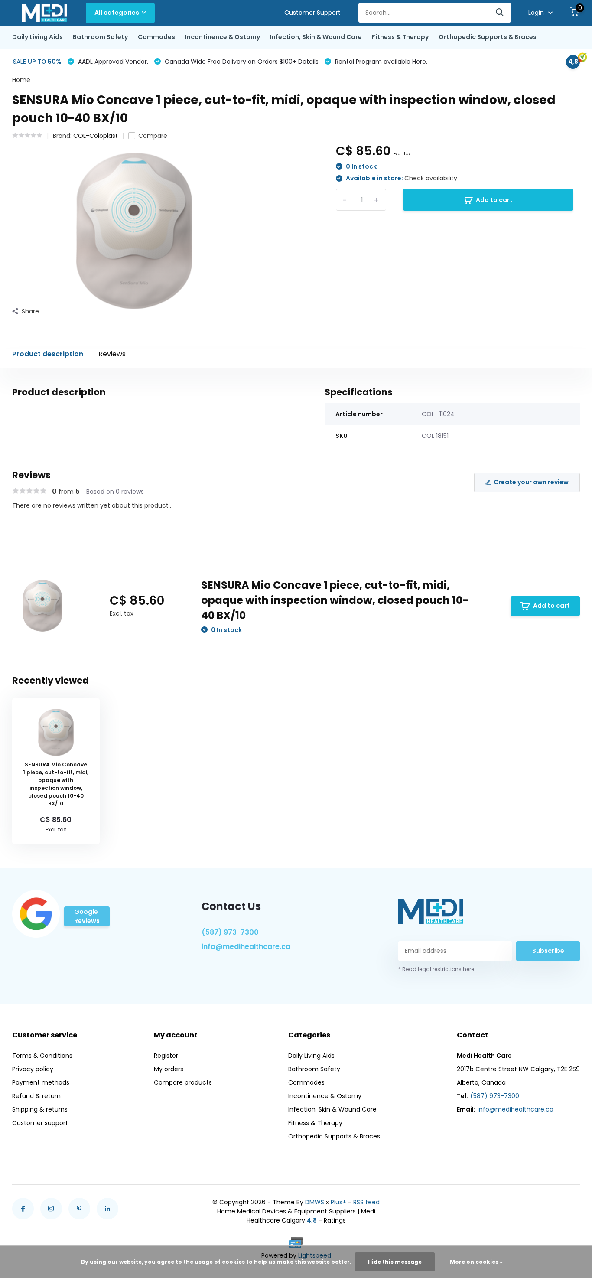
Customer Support (312, 12)
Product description (47, 354)
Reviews (112, 354)
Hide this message (395, 1261)
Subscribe (548, 950)
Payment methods (40, 1082)
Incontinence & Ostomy (222, 37)
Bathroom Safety (100, 37)
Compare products (183, 1082)
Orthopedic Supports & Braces (488, 37)
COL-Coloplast (95, 135)
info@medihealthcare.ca (246, 947)
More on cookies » (476, 1261)
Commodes (156, 37)
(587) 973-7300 (230, 932)
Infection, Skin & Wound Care (316, 37)
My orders (168, 1069)
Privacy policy (32, 1069)
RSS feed (366, 1202)
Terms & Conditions (42, 1055)
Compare (152, 135)
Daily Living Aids (37, 37)
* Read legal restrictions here (436, 969)
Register (166, 1055)
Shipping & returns (40, 1109)
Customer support (40, 1122)
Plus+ (338, 1202)
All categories (116, 12)
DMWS (314, 1202)
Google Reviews (87, 916)
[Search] (500, 13)
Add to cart (494, 200)
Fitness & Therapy (400, 37)
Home (21, 79)
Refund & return (36, 1096)
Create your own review (531, 482)
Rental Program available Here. (380, 61)
